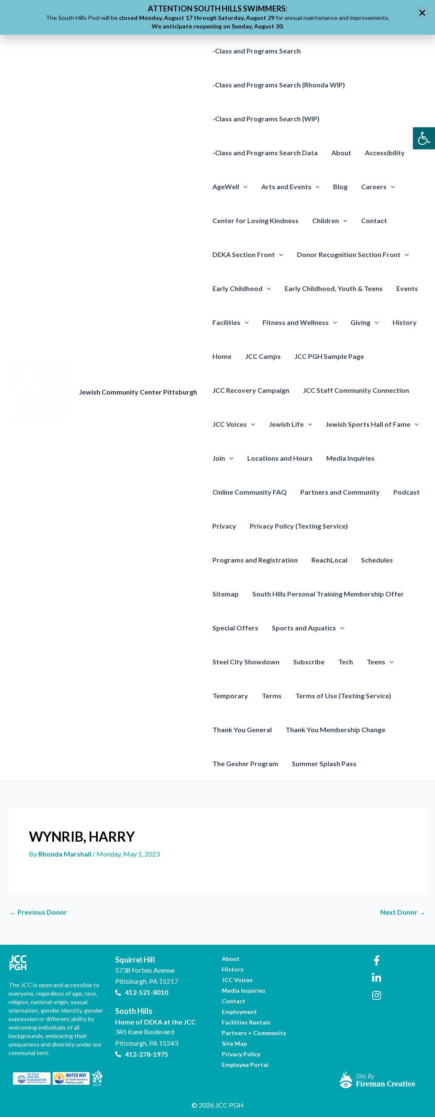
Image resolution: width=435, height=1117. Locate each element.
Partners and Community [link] (340, 492)
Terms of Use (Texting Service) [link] (343, 695)
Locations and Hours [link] (280, 458)
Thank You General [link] (242, 729)
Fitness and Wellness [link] (296, 322)
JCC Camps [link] (263, 356)
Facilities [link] (226, 322)
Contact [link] (374, 220)
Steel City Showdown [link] (246, 662)
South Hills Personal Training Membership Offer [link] (328, 594)
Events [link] (407, 288)
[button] (243, 187)
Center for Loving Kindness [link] (255, 220)
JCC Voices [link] (229, 424)
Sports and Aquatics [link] (304, 628)
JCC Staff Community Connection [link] (356, 390)
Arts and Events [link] (286, 186)
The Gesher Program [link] (245, 763)
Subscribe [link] (309, 662)
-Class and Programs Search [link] (256, 51)
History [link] (405, 322)
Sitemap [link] (225, 594)
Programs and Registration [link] (255, 560)
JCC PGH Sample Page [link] (329, 356)
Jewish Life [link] (286, 424)
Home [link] (222, 356)
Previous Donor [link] (38, 912)
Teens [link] (376, 662)
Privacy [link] (224, 526)
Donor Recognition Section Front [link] (349, 254)
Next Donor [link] (403, 912)
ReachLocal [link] (329, 560)
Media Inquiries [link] (350, 458)
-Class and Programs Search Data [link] (265, 152)
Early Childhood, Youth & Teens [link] (334, 288)
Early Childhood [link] (237, 288)
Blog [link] (340, 186)
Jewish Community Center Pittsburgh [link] (138, 392)
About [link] (341, 152)
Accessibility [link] (385, 152)
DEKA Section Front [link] (243, 254)
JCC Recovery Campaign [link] (250, 390)
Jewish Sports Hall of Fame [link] (367, 424)
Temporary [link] (230, 695)
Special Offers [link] (235, 628)
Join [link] (218, 458)
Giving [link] (360, 322)
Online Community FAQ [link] (249, 492)
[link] (424, 138)
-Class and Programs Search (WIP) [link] (265, 119)
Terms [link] (272, 695)
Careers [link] (374, 186)
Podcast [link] (406, 492)
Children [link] (325, 220)
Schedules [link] (377, 560)
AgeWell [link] (225, 186)
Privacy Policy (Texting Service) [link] (299, 526)
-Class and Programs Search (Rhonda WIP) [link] (278, 85)
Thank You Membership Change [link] (335, 729)
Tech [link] (345, 662)
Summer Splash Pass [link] (324, 763)
